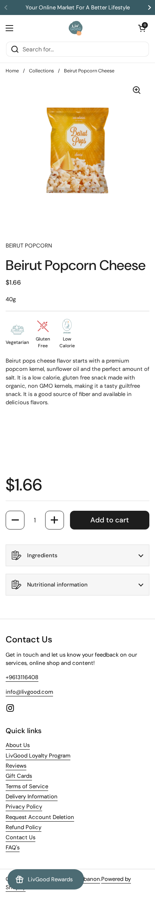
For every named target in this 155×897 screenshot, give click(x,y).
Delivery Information (32, 796)
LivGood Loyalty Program (38, 755)
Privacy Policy (24, 806)
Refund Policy (23, 827)
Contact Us (20, 837)
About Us (18, 745)
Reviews (16, 766)
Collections (41, 71)
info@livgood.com (29, 692)
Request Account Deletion (40, 817)
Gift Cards (19, 776)
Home (12, 71)
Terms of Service (27, 786)
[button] (141, 28)
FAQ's (13, 847)
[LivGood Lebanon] (75, 28)
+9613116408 (22, 677)
